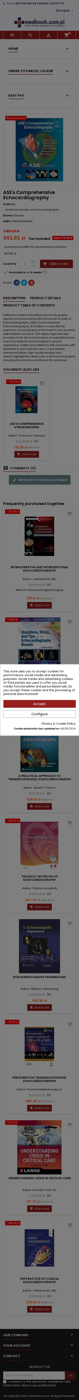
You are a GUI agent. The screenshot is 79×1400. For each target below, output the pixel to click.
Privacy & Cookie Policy (59, 724)
